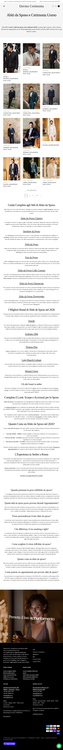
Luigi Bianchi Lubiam (31, 360)
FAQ (34, 650)
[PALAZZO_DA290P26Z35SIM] (51, 129)
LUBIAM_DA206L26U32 (49, 182)
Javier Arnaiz (36, 390)
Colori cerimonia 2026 (9, 675)
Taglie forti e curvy (8, 677)
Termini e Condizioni (39, 652)
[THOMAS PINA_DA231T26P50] (51, 56)
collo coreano (56, 27)
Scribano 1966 (44, 29)
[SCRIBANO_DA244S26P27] (51, 94)
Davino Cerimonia (31, 6)
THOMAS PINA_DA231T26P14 (31, 113)
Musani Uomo (31, 371)
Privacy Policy (37, 659)
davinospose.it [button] (6, 716)
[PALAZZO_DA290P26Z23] (11, 168)
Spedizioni (36, 654)
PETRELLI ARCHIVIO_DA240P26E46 (10, 78)
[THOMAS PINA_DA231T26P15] (11, 96)
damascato (4, 29)
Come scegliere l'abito (9, 671)
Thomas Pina (54, 29)
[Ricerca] (55, 6)
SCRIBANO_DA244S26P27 (50, 109)
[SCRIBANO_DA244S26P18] (11, 131)
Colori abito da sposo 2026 (31, 675)
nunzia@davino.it (8, 697)
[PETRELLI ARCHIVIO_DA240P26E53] (31, 54)
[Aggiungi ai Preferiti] (18, 45)
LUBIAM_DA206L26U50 (30, 182)
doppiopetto (12, 29)
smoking (40, 27)
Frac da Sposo (31, 257)
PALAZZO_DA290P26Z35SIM (51, 145)
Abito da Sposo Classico (31, 218)
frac (19, 29)
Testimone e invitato (29, 679)
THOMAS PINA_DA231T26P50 (51, 73)
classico (49, 27)
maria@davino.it (8, 695)
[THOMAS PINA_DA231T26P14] (31, 96)
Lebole (34, 388)
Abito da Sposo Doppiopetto (31, 296)
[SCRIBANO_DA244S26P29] (31, 133)
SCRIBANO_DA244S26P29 (30, 152)
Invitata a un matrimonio (10, 679)
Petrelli (38, 29)
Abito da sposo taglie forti (30, 677)
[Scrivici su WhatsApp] (59, 746)
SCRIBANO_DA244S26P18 (10, 147)
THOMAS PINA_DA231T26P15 (11, 113)
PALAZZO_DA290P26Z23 (10, 184)
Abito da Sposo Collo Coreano (31, 270)
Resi (34, 657)
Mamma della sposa (9, 673)
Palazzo (45, 143)
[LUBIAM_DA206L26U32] (51, 168)
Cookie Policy (37, 661)
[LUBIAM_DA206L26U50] (31, 168)
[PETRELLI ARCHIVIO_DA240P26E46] (11, 58)
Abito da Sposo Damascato (31, 283)
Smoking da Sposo (31, 231)
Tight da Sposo (31, 244)
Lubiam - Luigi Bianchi (28, 180)
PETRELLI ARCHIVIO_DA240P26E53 (30, 71)
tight (44, 27)
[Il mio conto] (53, 6)
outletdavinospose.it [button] (38, 714)
